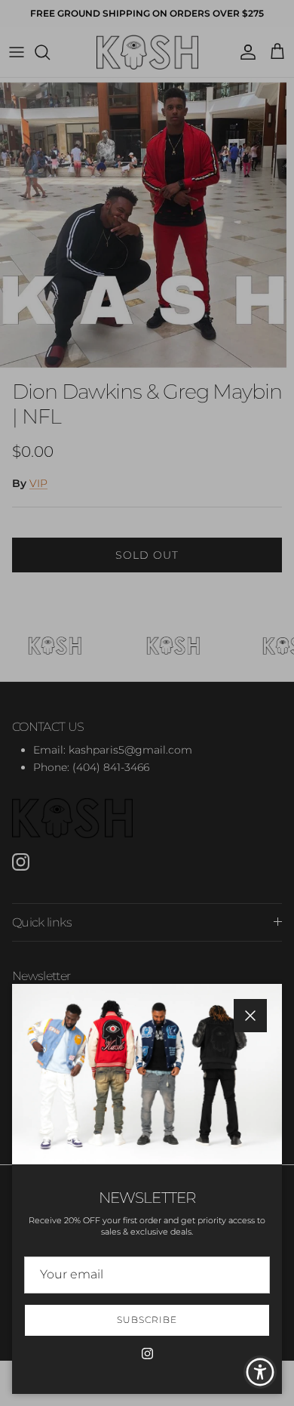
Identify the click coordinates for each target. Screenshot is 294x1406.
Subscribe (147, 1319)
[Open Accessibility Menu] (260, 1372)
